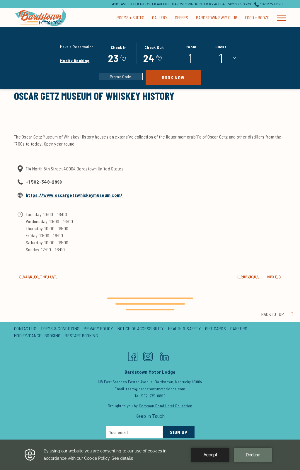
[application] (150, 455)
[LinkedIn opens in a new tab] (164, 354)
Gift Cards (215, 328)
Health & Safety (184, 328)
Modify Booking (74, 60)
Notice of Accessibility (140, 328)
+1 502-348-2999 (44, 181)
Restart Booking (81, 335)
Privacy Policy (98, 328)
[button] (118, 53)
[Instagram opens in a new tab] (148, 354)
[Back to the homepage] (40, 17)
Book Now (181, 77)
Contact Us (25, 328)
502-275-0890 (270, 4)
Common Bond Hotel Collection (165, 405)
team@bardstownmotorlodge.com (155, 388)
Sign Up (179, 432)
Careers (238, 328)
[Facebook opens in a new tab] (132, 354)
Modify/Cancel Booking (37, 335)
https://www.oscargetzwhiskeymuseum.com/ (74, 195)
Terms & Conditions (60, 328)
